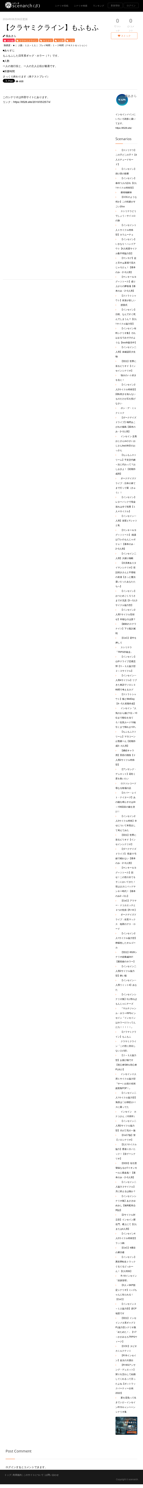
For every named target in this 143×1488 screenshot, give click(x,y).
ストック (125, 35)
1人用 (60, 40)
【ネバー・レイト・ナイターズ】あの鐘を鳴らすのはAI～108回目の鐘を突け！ (125, 802)
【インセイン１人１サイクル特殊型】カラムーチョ (125, 229)
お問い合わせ (52, 1474)
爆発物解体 (126, 192)
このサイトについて (33, 1474)
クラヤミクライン (28, 40)
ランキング (98, 5)
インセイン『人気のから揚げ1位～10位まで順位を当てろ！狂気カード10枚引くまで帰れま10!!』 (126, 717)
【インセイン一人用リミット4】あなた (126, 984)
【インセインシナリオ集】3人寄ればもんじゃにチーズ (126, 999)
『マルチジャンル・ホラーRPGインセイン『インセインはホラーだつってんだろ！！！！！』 (125, 1018)
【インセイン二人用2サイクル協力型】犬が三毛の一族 (125, 1125)
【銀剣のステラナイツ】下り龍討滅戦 (125, 628)
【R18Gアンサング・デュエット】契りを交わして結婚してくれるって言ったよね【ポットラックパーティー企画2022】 (125, 1378)
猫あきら (11, 36)
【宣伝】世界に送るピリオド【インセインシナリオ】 (125, 365)
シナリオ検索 (80, 5)
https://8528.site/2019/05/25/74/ (32, 102)
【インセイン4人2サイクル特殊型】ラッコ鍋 (126, 1238)
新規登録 (115, 5)
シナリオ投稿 (61, 5)
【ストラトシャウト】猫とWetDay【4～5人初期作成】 (125, 698)
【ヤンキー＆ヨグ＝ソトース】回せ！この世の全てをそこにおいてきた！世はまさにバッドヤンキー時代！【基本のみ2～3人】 (125, 881)
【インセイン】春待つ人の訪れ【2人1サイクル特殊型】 (126, 182)
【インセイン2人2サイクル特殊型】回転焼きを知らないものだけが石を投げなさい (126, 394)
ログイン (131, 5)
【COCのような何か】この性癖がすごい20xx (126, 201)
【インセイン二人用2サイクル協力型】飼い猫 (125, 971)
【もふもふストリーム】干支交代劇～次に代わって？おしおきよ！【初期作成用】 (125, 464)
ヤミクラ (47, 40)
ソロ (71, 40)
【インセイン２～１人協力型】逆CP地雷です (125, 1308)
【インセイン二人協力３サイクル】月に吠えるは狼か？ (125, 1186)
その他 (10, 40)
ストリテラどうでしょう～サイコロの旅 (125, 215)
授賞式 (124, 304)
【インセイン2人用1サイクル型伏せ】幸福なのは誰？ (125, 614)
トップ (7, 1474)
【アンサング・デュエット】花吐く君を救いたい (125, 773)
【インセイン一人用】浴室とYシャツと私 (126, 520)
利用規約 (17, 1474)
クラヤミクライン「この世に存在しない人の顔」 (125, 1046)
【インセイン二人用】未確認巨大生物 (125, 351)
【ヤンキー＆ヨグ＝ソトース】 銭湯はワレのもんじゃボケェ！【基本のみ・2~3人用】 (125, 539)
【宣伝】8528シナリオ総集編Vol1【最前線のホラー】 (126, 956)
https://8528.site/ (123, 127)
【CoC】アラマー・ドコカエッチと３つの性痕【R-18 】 (126, 905)
